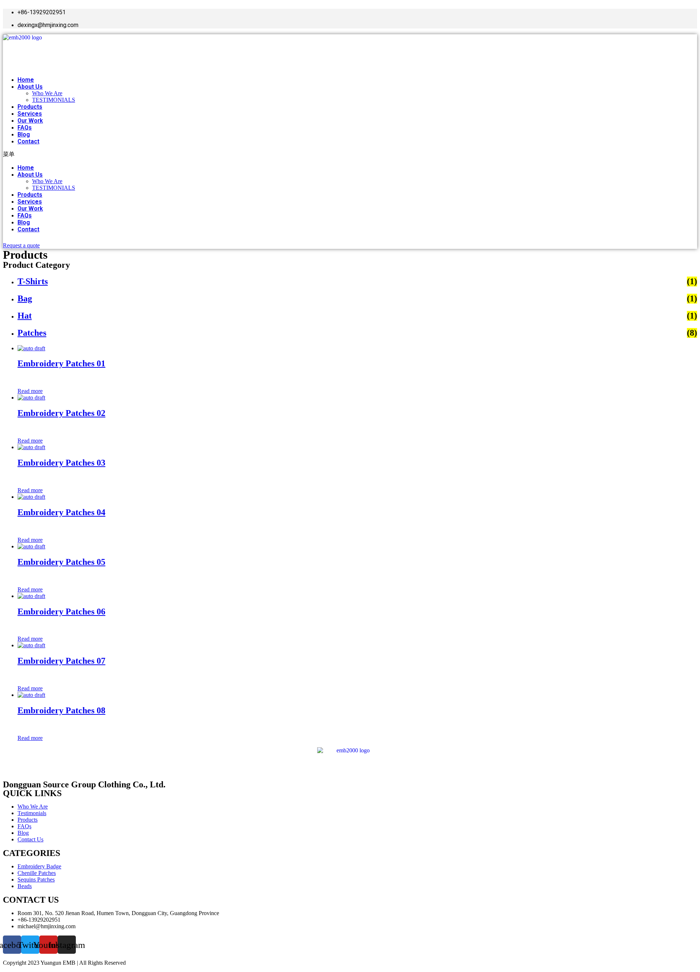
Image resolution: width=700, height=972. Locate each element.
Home (26, 79)
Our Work (30, 120)
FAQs (25, 127)
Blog (24, 134)
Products (30, 106)
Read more (30, 391)
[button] (189, 154)
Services (30, 113)
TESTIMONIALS (53, 100)
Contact (28, 141)
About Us (30, 86)
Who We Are (47, 93)
